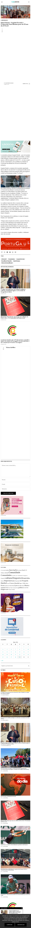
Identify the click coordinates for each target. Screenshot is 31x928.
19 (7, 654)
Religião (3, 589)
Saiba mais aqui (20, 924)
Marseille (19, 585)
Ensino (13, 581)
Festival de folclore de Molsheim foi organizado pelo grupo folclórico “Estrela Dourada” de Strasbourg (14, 870)
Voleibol (13, 589)
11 (2, 652)
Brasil (23, 570)
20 (11, 654)
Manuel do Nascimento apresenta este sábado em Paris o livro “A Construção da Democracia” (14, 317)
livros (2, 585)
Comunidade (14, 573)
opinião (3, 587)
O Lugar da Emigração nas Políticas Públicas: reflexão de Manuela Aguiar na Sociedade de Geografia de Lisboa (13, 291)
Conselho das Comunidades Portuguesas (19, 575)
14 (15, 652)
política (20, 587)
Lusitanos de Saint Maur (9, 585)
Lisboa (26, 583)
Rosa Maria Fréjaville (7, 261)
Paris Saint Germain (12, 587)
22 (19, 654)
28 (15, 657)
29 (19, 657)
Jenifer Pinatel (5, 694)
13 (11, 652)
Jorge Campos (5, 720)
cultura (8, 578)
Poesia (17, 587)
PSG (27, 587)
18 (2, 654)
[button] (28, 665)
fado (21, 581)
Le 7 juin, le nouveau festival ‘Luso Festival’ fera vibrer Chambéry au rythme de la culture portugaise (15, 693)
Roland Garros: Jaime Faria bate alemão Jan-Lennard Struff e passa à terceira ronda (15, 895)
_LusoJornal (5, 770)
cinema (6, 572)
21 (15, 654)
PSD (25, 587)
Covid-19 (3, 578)
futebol (4, 583)
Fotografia (25, 581)
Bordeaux (20, 570)
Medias (23, 585)
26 (7, 657)
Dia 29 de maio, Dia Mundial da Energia (8, 796)
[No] (29, 921)
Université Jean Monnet (7, 262)
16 (23, 652)
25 (2, 657)
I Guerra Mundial (14, 583)
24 (28, 654)
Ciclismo (2, 572)
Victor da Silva (9, 83)
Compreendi (9, 924)
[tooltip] (2, 252)
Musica (26, 585)
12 (7, 652)
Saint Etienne (16, 261)
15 (19, 652)
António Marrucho (6, 745)
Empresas (7, 581)
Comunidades (4, 20)
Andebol (7, 570)
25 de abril (4, 259)
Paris (7, 587)
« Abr (2, 660)
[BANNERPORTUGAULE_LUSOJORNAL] (15, 243)
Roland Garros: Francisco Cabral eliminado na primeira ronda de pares (14, 844)
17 (28, 652)
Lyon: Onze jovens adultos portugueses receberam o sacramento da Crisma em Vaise (15, 718)
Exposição (17, 580)
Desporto (16, 578)
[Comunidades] (15, 181)
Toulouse (10, 589)
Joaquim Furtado (21, 259)
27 (11, 657)
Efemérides (25, 578)
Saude (6, 589)
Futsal (8, 583)
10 (28, 649)
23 (23, 654)
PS (23, 587)
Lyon (15, 585)
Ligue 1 (21, 583)
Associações (13, 570)
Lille (24, 583)
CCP (26, 570)
